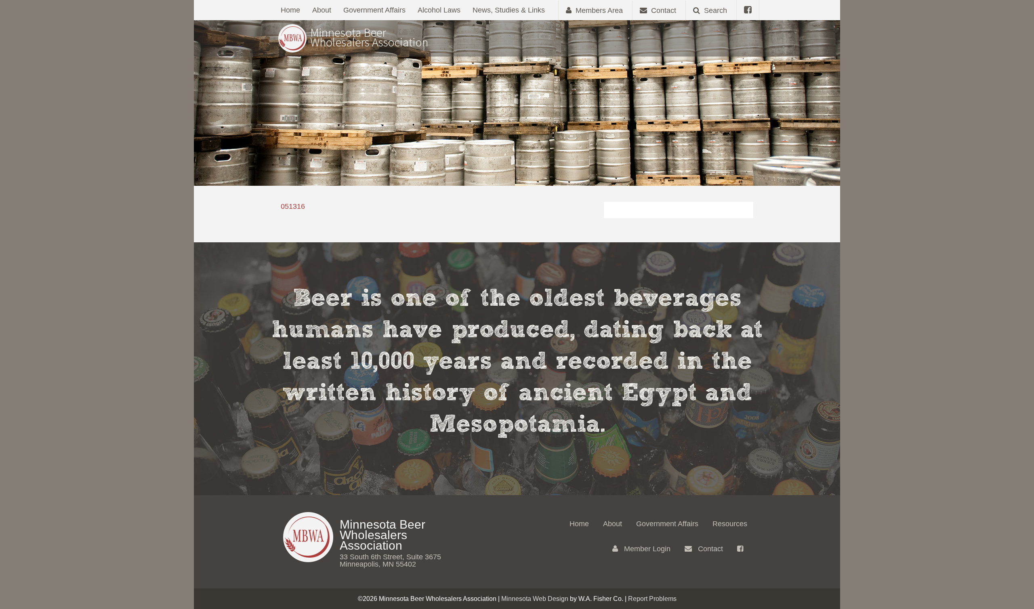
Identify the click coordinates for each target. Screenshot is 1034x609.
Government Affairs (374, 10)
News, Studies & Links (509, 10)
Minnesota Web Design (534, 598)
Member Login (646, 549)
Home (290, 10)
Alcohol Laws (439, 10)
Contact (709, 549)
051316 (293, 206)
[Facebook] (747, 10)
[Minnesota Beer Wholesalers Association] (353, 37)
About (321, 10)
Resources (729, 524)
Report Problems (652, 598)
